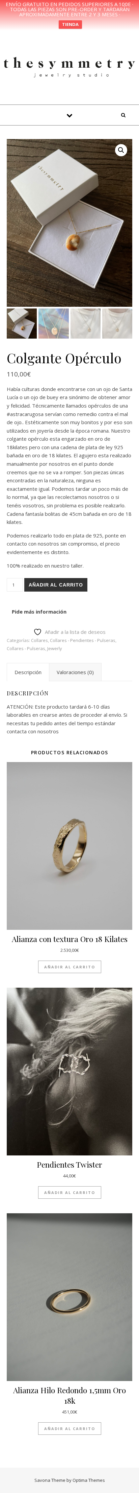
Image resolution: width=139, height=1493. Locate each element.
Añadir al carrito (56, 585)
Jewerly (54, 648)
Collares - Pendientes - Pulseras (82, 640)
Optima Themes (89, 1480)
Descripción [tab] (28, 672)
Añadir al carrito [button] (69, 966)
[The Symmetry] (69, 66)
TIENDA (70, 24)
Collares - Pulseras (26, 648)
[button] (121, 150)
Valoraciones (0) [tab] (75, 672)
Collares (39, 640)
